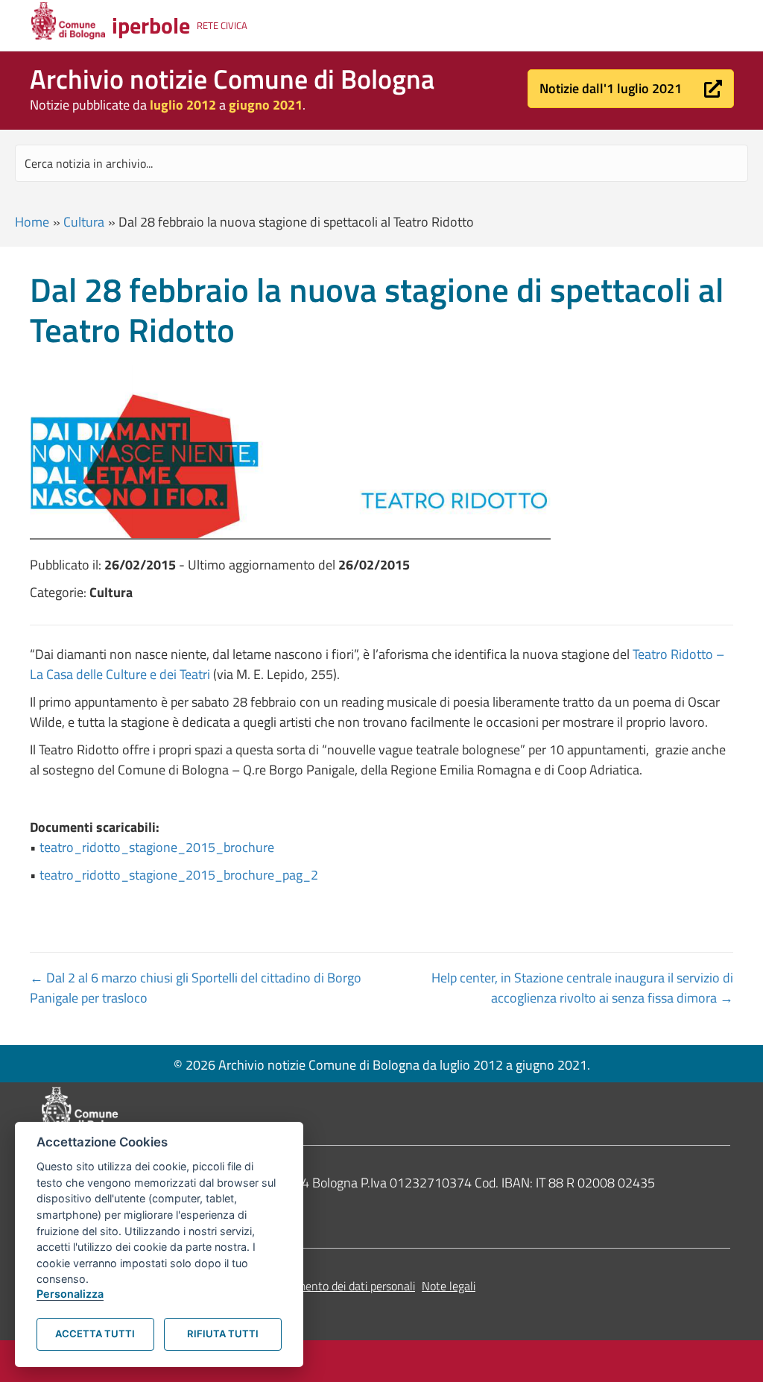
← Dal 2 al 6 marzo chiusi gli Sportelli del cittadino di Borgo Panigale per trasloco (195, 988)
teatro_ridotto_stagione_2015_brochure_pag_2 (178, 875)
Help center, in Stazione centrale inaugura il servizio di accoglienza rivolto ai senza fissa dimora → (582, 988)
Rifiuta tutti (223, 1334)
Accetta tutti (95, 1334)
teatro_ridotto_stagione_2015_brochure (156, 847)
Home (32, 222)
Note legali (448, 1286)
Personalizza (70, 1293)
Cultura (83, 222)
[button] (631, 88)
